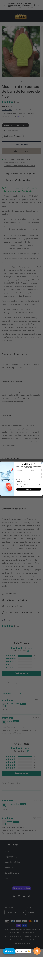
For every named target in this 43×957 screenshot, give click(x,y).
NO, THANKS (28, 492)
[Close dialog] (41, 462)
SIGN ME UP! (28, 489)
